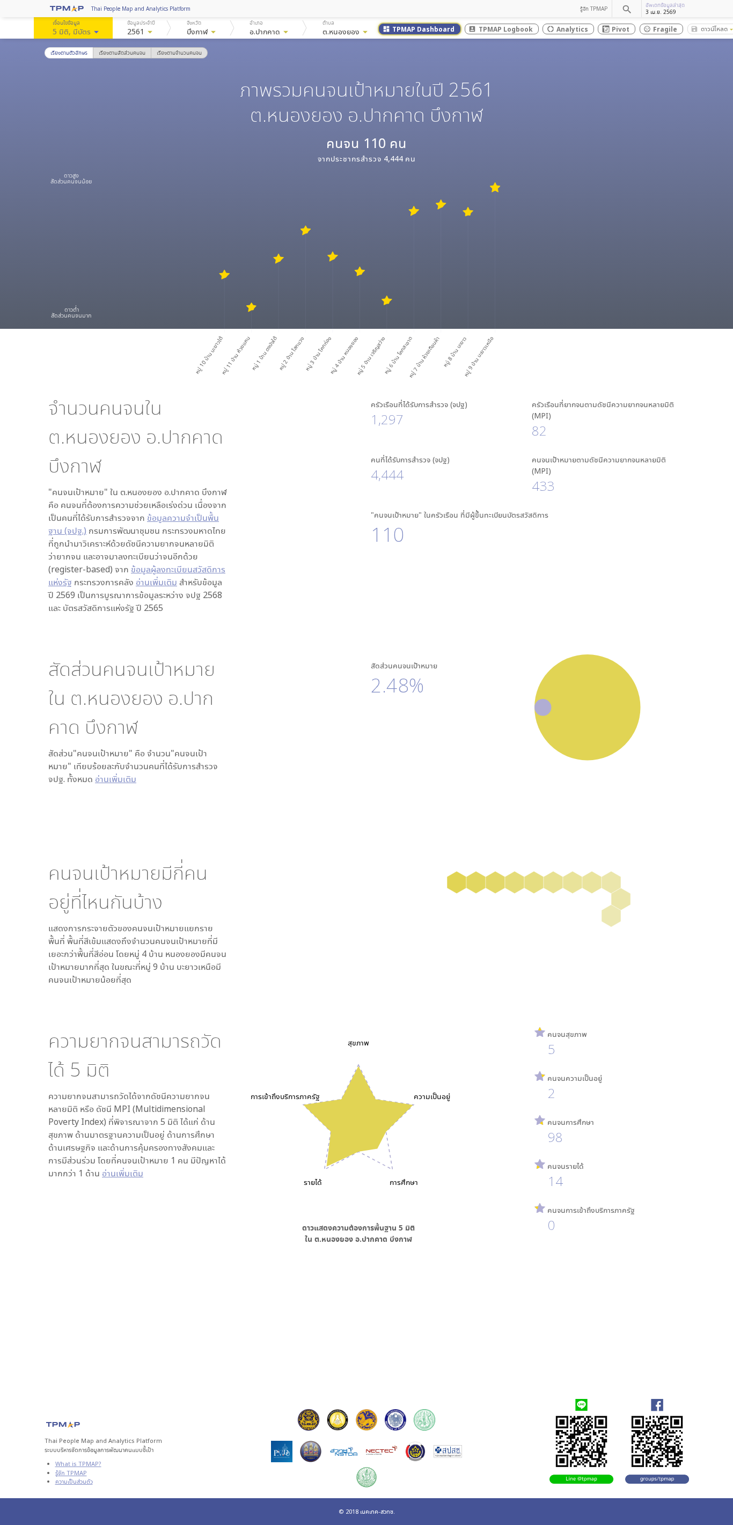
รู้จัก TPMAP (593, 8)
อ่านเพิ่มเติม (156, 582)
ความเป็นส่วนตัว (74, 1481)
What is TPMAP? (78, 1464)
